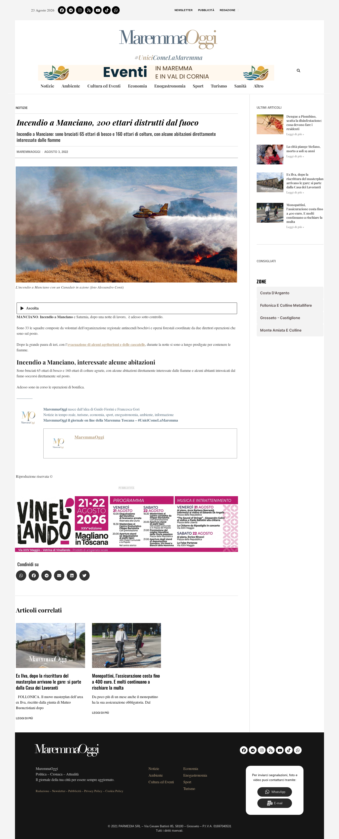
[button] (21, 575)
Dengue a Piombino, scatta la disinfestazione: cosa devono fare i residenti (304, 122)
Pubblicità (206, 10)
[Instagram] (80, 10)
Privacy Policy (93, 791)
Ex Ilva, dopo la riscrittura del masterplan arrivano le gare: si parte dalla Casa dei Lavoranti (48, 681)
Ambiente (71, 86)
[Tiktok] (107, 10)
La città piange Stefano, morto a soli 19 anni (303, 148)
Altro (258, 86)
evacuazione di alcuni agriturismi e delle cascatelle (106, 344)
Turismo (219, 86)
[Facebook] (62, 10)
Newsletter (184, 10)
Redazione (227, 10)
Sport (198, 86)
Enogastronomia (169, 86)
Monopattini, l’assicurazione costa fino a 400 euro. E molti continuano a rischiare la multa (126, 681)
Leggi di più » (295, 134)
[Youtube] (98, 10)
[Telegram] (71, 10)
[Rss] (89, 10)
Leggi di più (24, 718)
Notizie (47, 86)
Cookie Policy (114, 791)
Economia (137, 86)
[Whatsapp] (116, 10)
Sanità (240, 86)
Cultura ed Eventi (104, 86)
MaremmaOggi (89, 437)
